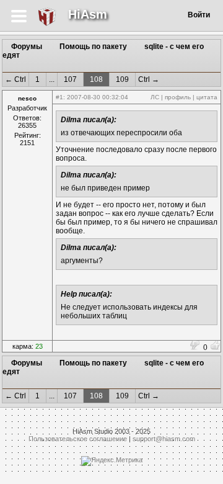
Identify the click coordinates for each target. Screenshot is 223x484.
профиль (178, 97)
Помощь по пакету (93, 46)
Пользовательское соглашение (77, 438)
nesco (27, 98)
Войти (199, 15)
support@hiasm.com (164, 438)
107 (70, 79)
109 (122, 79)
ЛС (155, 97)
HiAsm (87, 14)
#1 (59, 97)
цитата (206, 97)
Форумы (26, 46)
